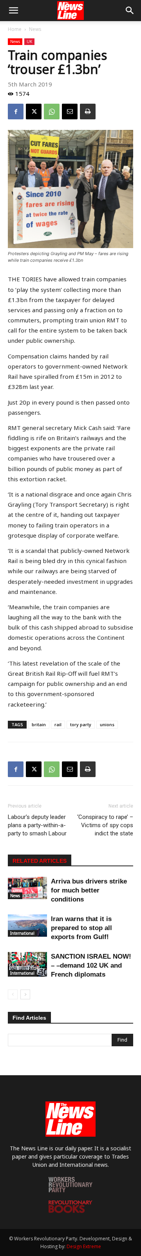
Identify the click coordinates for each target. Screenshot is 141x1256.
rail (57, 724)
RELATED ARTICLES (40, 861)
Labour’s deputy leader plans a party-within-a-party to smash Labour (37, 825)
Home (15, 29)
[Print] (88, 111)
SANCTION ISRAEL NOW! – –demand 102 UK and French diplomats (91, 965)
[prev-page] (13, 994)
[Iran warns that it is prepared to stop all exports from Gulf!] (27, 925)
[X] (34, 111)
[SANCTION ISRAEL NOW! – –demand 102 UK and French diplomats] (27, 964)
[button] (13, 10)
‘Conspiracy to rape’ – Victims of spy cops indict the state (105, 825)
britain (39, 724)
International (22, 933)
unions (107, 724)
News (35, 29)
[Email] (70, 111)
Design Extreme (84, 1246)
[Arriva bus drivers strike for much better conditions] (27, 888)
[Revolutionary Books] (70, 1211)
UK (29, 41)
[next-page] (25, 994)
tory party (80, 724)
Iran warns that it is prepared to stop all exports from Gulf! (81, 928)
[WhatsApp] (52, 111)
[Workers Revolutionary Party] (70, 1190)
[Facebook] (16, 111)
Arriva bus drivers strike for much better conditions (89, 890)
